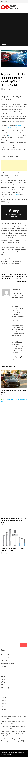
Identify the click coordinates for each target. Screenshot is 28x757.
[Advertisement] (14, 28)
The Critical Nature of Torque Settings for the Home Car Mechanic (13, 550)
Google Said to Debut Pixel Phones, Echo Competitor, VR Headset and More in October (13, 520)
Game (17, 194)
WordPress (4, 754)
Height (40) (4, 676)
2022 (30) (3, 709)
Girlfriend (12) (5, 688)
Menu (4, 44)
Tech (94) (3, 666)
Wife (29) (3, 682)
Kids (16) (3, 685)
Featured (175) (5, 658)
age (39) (3, 679)
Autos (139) (4, 661)
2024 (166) (4, 703)
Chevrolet (3, 145)
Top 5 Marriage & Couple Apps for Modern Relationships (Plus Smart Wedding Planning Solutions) (14, 734)
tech (9, 135)
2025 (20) (3, 700)
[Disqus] (14, 578)
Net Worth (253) (5, 655)
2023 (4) (3, 706)
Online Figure (8, 89)
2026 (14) (3, 697)
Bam (10, 754)
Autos (2, 71)
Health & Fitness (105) (7, 664)
